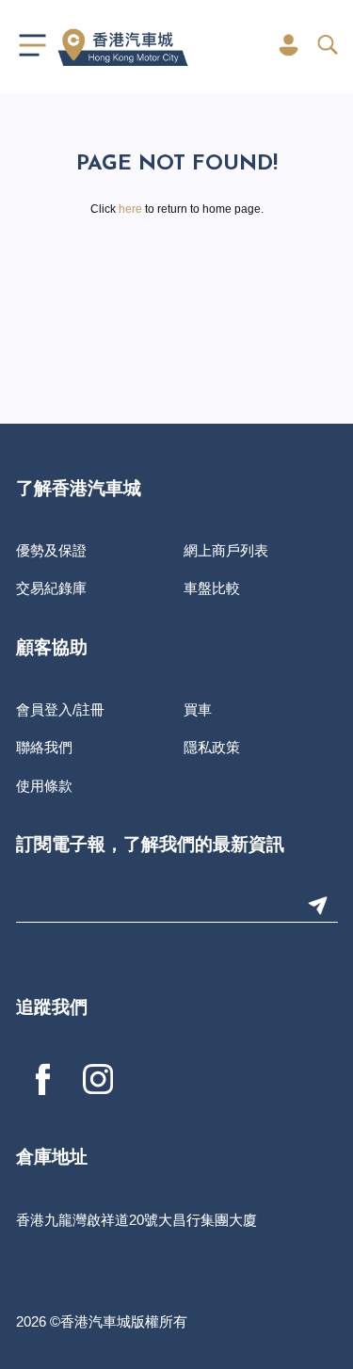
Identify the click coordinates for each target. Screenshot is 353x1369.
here (130, 209)
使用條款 (44, 786)
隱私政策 (212, 747)
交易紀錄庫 (51, 588)
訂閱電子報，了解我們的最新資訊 (150, 846)
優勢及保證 (51, 550)
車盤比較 (212, 588)
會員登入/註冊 (60, 709)
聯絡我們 (44, 747)
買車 (198, 709)
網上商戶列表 (226, 550)
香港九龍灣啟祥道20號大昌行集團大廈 (136, 1220)
